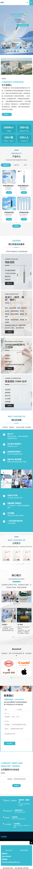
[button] (13, 564)
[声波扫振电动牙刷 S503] (9, 177)
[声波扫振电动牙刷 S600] (24, 177)
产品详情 (9, 192)
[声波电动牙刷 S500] (24, 204)
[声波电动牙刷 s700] (9, 204)
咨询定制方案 (9, 25)
